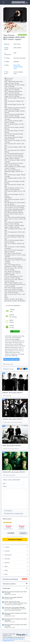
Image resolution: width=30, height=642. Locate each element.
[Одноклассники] (20, 369)
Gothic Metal (17, 65)
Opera (15, 68)
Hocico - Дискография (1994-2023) (12, 445)
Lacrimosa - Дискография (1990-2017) (13, 419)
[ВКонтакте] (18, 369)
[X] (24, 369)
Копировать (23, 533)
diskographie (20, 2)
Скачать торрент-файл (12, 359)
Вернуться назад (8, 369)
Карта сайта (6, 639)
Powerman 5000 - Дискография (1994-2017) (14, 472)
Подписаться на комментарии (14, 513)
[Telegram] (22, 369)
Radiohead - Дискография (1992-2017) (13, 392)
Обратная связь (13, 639)
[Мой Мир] (27, 369)
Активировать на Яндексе (15, 539)
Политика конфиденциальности (13, 639)
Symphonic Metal (18, 67)
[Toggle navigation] (3, 2)
